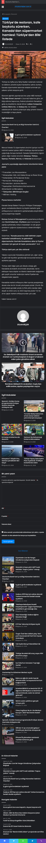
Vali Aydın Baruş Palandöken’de (28, 644)
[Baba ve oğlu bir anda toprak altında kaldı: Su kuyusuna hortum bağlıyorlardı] (8, 681)
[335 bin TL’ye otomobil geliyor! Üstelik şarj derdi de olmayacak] (8, 731)
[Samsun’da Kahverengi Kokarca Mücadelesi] (34, 429)
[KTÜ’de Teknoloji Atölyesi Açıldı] (8, 627)
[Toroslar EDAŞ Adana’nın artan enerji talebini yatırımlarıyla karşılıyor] (34, 406)
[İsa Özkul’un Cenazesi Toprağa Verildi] (8, 666)
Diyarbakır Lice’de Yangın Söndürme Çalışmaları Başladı (27, 559)
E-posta (5, 516)
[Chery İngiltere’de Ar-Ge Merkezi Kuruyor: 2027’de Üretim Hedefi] (8, 713)
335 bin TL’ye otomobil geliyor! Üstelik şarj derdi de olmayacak (28, 729)
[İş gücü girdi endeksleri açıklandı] (7, 137)
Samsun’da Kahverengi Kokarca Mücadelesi (33, 438)
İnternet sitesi (6, 524)
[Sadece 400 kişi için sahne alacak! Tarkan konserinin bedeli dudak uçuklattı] (8, 597)
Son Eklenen (23, 551)
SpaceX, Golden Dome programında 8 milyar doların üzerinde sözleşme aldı (10, 404)
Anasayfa (7, 14)
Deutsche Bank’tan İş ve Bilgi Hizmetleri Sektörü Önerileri (24, 2)
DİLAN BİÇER (9, 44)
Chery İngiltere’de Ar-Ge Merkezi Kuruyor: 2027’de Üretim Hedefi (28, 711)
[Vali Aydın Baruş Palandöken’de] (8, 647)
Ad (3, 508)
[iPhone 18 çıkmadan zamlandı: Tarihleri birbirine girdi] (8, 740)
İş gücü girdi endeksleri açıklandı (28, 135)
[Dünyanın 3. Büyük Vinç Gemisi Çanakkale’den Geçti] (12, 451)
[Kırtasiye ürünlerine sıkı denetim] (12, 429)
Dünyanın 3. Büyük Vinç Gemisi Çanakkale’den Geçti (10, 461)
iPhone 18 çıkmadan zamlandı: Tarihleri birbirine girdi (27, 738)
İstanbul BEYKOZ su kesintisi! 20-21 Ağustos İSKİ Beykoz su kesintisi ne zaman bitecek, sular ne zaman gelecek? (29, 691)
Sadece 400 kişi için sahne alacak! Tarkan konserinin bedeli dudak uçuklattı (29, 596)
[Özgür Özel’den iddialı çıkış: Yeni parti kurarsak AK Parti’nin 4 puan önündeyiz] (8, 637)
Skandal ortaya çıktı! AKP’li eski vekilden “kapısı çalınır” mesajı (28, 568)
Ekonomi (14, 14)
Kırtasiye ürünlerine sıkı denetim (11, 438)
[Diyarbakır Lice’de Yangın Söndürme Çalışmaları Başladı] (8, 561)
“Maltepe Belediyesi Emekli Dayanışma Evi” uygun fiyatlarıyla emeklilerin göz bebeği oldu (29, 606)
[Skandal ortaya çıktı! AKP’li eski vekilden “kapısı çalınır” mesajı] (8, 570)
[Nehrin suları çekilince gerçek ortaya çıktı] (8, 704)
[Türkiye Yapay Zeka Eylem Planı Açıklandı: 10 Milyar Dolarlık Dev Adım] (34, 451)
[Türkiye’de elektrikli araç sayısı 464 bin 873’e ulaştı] (8, 656)
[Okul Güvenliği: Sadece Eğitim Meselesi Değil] (8, 618)
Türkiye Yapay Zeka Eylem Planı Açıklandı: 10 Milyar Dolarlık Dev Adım (34, 461)
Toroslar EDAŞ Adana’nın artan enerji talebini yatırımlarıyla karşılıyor (33, 416)
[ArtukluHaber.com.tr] (23, 6)
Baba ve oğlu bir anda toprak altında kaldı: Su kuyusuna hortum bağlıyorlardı (29, 680)
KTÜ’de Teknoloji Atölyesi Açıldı (28, 624)
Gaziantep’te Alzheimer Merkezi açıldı (17, 672)
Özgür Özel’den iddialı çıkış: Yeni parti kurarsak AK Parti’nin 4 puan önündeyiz (29, 636)
